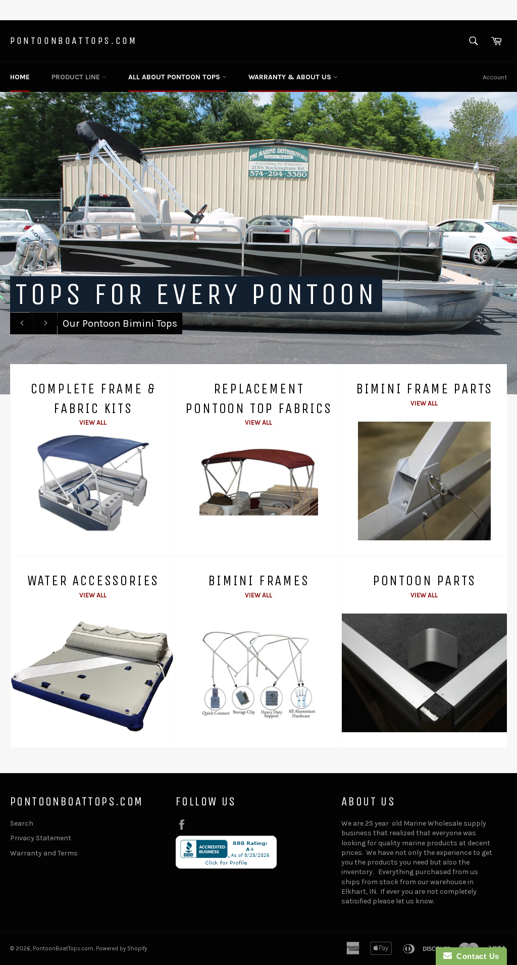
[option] (258, 242)
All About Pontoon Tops (175, 77)
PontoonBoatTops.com (73, 40)
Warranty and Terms (44, 853)
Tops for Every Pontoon (196, 294)
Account (495, 77)
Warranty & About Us (290, 77)
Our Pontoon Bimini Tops (120, 323)
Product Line (76, 77)
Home (20, 77)
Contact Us (475, 956)
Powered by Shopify (121, 948)
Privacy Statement (40, 838)
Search (21, 823)
